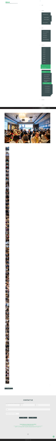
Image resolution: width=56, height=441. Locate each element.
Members (43, 10)
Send (23, 417)
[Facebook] (28, 434)
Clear (33, 417)
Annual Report (45, 37)
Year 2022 (44, 54)
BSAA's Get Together (46, 83)
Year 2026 (44, 62)
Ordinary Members (46, 17)
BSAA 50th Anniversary (46, 39)
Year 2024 (44, 58)
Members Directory (45, 14)
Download (8, 388)
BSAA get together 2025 (8, 386)
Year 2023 (44, 56)
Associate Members (46, 19)
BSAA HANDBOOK (45, 35)
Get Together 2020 (47, 86)
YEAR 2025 (44, 60)
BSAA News (43, 99)
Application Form (45, 22)
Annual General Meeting (47, 78)
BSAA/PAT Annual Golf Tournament (47, 81)
